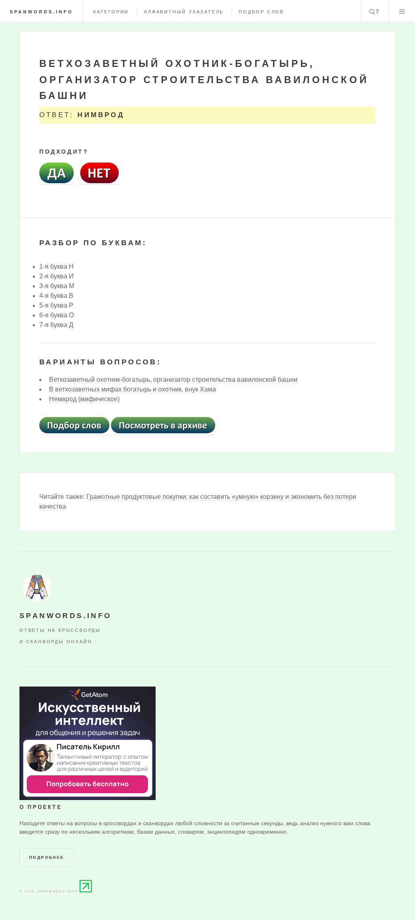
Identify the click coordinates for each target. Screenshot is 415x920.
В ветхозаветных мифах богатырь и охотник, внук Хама (132, 389)
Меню (402, 11)
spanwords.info (41, 11)
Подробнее (46, 857)
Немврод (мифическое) (84, 399)
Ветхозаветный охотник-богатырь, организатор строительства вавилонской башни (173, 379)
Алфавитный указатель (184, 11)
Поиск (374, 11)
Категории (111, 11)
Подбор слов (261, 11)
